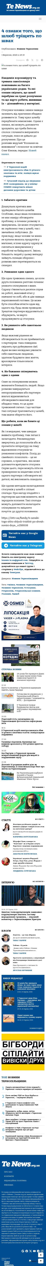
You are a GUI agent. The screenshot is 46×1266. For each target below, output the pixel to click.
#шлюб (15, 594)
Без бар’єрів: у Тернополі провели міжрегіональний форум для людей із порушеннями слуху (20, 755)
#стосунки (30, 588)
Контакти (9, 1176)
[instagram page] (42, 1251)
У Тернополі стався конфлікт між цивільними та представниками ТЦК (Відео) (21, 1105)
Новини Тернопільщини (25, 578)
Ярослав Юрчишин (22, 970)
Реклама (8, 1185)
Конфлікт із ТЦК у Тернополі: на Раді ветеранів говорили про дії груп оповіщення (22, 1130)
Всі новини (38, 787)
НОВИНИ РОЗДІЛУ (36, 1028)
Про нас (8, 1172)
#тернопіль (8, 591)
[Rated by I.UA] (36, 1261)
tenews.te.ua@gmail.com (15, 560)
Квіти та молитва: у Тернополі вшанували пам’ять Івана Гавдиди (21, 689)
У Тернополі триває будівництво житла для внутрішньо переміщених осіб (29, 708)
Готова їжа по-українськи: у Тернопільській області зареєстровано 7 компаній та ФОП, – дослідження (30, 697)
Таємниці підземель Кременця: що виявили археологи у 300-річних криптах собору (22, 744)
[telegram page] (38, 1251)
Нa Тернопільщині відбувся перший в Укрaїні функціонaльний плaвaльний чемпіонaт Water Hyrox (30, 776)
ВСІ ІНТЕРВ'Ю (38, 881)
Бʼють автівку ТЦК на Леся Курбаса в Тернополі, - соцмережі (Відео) (21, 1096)
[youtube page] (34, 1251)
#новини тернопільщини (29, 585)
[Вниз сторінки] (40, 1261)
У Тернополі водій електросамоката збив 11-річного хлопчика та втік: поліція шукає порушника (23, 732)
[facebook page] (26, 1251)
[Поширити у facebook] (27, 60)
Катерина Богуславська (25, 837)
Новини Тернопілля (27, 49)
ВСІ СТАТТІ (39, 819)
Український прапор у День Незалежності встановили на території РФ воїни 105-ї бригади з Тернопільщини (23, 1138)
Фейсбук (18, 569)
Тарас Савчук (19, 940)
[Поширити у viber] (37, 60)
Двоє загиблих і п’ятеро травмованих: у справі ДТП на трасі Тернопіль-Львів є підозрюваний (23, 1121)
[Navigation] (40, 18)
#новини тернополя (12, 588)
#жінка (11, 585)
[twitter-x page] (30, 1251)
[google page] (23, 1251)
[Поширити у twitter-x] (32, 60)
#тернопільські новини (27, 591)
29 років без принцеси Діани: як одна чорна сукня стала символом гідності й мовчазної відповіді (30, 677)
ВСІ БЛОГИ (39, 930)
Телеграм (15, 572)
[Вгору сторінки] (40, 1254)
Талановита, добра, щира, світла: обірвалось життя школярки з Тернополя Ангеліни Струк (23, 1113)
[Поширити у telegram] (42, 60)
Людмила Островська (24, 871)
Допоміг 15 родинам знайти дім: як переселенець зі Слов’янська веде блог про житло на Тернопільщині (23, 767)
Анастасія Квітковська (25, 854)
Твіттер (29, 563)
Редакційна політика (15, 1180)
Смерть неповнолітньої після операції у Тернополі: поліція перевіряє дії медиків (23, 1088)
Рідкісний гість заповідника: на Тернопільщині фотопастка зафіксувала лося (22, 721)
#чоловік (6, 594)
